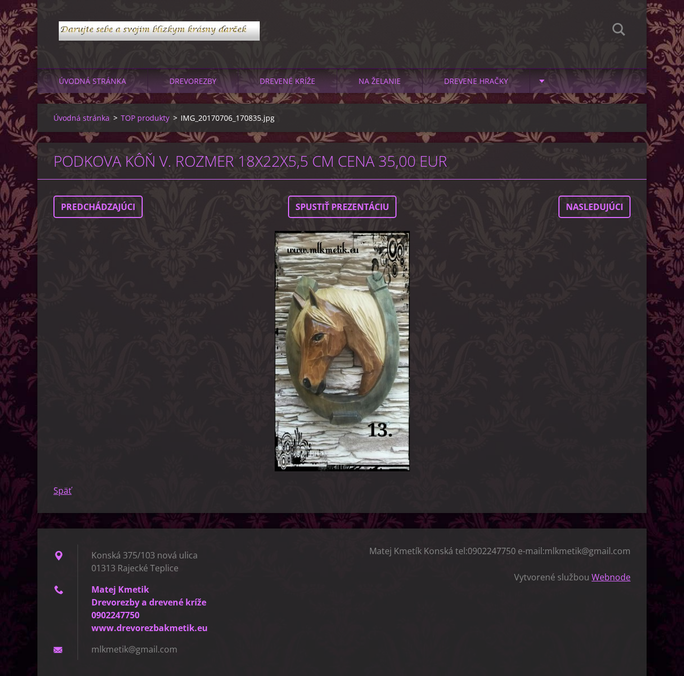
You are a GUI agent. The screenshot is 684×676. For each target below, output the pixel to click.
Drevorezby (192, 81)
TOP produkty (145, 118)
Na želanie (380, 81)
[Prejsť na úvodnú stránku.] (159, 23)
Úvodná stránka (92, 81)
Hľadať (618, 31)
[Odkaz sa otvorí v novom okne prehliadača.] (342, 351)
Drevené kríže (287, 81)
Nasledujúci (594, 207)
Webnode (611, 577)
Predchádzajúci (98, 207)
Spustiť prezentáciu (342, 207)
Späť (62, 490)
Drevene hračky (476, 81)
